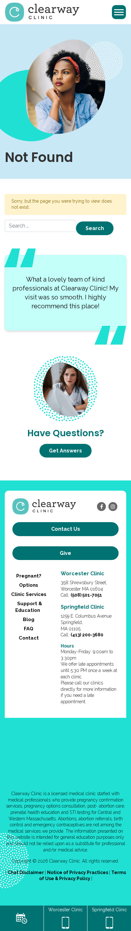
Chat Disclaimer (26, 872)
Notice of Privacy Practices (78, 872)
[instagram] (112, 506)
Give (65, 553)
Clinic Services (28, 594)
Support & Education (28, 607)
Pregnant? (28, 576)
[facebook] (101, 506)
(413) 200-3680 (87, 634)
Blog (28, 619)
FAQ (28, 629)
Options (28, 585)
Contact (29, 638)
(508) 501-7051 (86, 595)
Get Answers (65, 451)
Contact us (65, 529)
